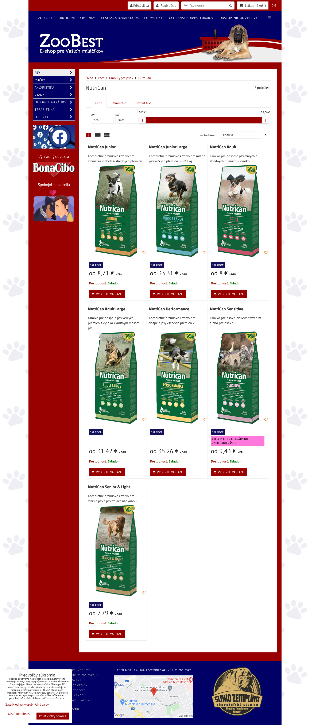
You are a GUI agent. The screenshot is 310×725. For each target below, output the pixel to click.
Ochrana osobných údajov (191, 18)
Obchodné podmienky (77, 18)
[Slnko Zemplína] (237, 691)
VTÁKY (39, 95)
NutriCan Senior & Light (109, 487)
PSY (37, 72)
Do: (117, 115)
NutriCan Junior (102, 147)
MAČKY (40, 80)
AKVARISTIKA (44, 87)
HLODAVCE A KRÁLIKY (50, 102)
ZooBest (45, 18)
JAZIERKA (42, 117)
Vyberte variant (108, 294)
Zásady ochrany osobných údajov (27, 704)
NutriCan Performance (169, 309)
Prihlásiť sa (140, 5)
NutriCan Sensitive (226, 309)
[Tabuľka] (107, 136)
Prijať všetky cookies (52, 716)
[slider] (142, 120)
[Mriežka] (89, 136)
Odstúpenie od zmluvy (238, 18)
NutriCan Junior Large (168, 147)
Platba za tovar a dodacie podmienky (132, 18)
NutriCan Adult (223, 147)
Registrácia (168, 5)
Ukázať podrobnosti (18, 714)
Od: (93, 115)
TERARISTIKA (44, 109)
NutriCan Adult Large (106, 309)
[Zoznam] (98, 136)
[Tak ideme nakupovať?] (155, 61)
